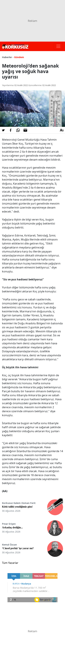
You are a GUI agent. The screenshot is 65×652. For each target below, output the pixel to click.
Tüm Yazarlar (10, 563)
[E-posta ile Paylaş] (25, 130)
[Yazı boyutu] (61, 130)
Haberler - (8, 57)
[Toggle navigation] (58, 46)
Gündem (19, 57)
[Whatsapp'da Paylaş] (18, 130)
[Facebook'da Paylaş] (10, 130)
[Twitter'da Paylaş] (3, 130)
